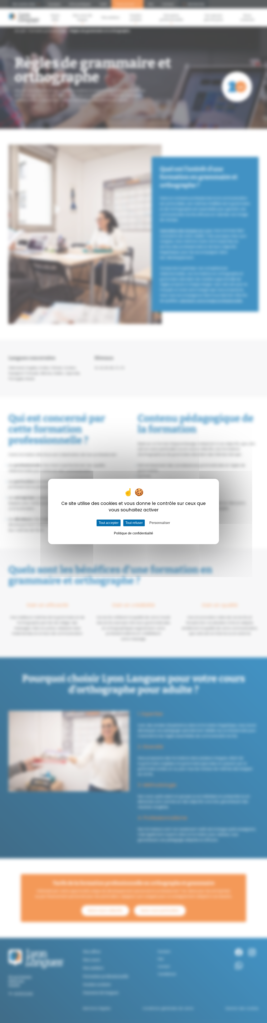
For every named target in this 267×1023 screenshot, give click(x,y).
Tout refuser (134, 523)
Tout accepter (108, 523)
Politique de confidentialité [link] (133, 533)
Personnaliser (159, 523)
